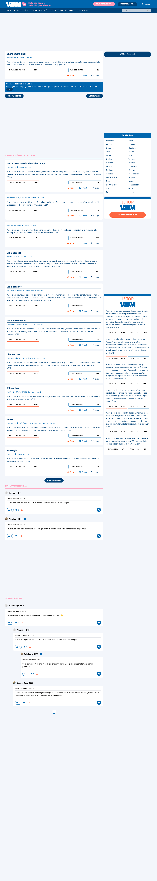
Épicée (28, 10)
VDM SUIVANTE (94, 96)
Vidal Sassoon (14, 253)
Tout (8, 10)
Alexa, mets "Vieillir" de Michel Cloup (26, 164)
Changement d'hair (16, 54)
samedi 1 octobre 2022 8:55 (16, 499)
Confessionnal (66, 10)
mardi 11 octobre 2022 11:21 (24, 689)
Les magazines (14, 287)
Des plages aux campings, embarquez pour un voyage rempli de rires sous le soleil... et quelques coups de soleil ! (52, 86)
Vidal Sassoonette (16, 321)
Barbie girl (12, 451)
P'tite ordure (13, 388)
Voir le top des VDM (127, 215)
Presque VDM (82, 10)
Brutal (10, 419)
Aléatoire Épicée (40, 10)
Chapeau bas (13, 355)
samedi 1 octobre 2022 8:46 (17, 611)
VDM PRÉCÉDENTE (14, 96)
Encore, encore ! (54, 480)
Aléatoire (18, 10)
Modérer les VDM (127, 4)
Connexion (146, 4)
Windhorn (13, 519)
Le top (53, 10)
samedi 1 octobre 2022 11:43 (16, 525)
